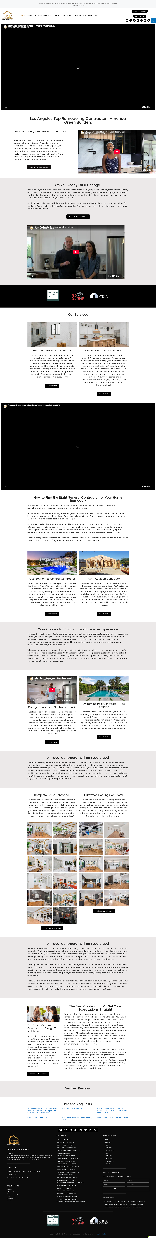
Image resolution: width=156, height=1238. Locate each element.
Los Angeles (108, 1202)
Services (30, 15)
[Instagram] (134, 20)
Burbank (124, 1204)
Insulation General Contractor (67, 1177)
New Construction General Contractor (70, 1183)
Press (89, 15)
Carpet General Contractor (66, 1148)
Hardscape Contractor (65, 1175)
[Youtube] (127, 20)
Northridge (141, 1202)
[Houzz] (148, 20)
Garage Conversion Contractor (68, 1172)
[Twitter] (138, 20)
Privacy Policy (110, 1161)
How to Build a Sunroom (37, 1117)
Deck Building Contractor (66, 1156)
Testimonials (80, 15)
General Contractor (64, 1140)
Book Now (108, 1148)
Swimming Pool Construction (67, 1196)
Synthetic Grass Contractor (67, 1199)
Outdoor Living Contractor (66, 1185)
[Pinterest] (145, 20)
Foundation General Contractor (68, 1167)
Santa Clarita (108, 1207)
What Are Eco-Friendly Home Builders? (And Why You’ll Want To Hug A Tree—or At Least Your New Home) (42, 1110)
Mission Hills (131, 1202)
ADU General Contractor (65, 1142)
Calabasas (126, 1207)
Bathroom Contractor (65, 1145)
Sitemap (107, 1164)
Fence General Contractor (66, 1161)
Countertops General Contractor (69, 1150)
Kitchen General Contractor (66, 1180)
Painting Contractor (64, 1188)
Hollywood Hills (119, 1202)
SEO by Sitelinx (101, 1234)
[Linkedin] (141, 20)
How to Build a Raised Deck (73, 1108)
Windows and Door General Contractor (71, 1202)
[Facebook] (130, 20)
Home (23, 15)
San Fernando (115, 1204)
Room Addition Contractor (66, 1194)
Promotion (108, 1156)
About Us (56, 15)
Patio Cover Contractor (65, 1191)
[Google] (95, 1130)
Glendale (118, 1207)
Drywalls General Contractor (67, 1158)
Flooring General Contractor (67, 1164)
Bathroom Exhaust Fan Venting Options (112, 1117)
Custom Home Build (63, 1153)
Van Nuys (132, 1204)
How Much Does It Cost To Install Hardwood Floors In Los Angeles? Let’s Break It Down (112, 1110)
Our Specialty (67, 15)
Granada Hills (136, 1207)
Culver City (140, 1204)
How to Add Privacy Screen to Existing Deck (77, 1118)
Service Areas (43, 15)
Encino (106, 1204)
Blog (96, 15)
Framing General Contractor (67, 1169)
